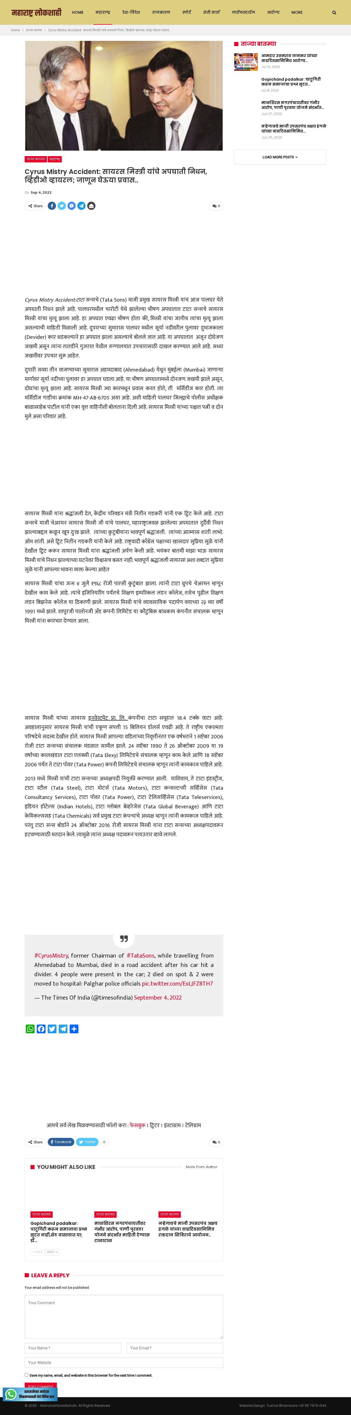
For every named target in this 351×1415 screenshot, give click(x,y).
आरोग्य (273, 12)
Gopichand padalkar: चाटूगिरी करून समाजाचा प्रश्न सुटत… (291, 82)
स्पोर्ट (186, 12)
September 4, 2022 (158, 998)
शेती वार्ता (211, 12)
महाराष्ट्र (102, 12)
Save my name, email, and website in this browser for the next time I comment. (91, 1375)
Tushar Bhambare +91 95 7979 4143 (296, 1405)
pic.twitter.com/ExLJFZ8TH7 (177, 984)
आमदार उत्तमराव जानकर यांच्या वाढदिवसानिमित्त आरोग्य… (289, 58)
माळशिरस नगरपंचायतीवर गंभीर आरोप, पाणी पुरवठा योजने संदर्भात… (292, 105)
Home (77, 12)
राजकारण (161, 12)
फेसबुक (137, 1125)
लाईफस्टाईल (243, 12)
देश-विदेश (131, 12)
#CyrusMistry (51, 956)
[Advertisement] (124, 253)
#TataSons (140, 956)
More (296, 12)
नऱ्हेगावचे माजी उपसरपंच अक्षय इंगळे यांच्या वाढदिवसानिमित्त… (293, 128)
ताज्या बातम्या (36, 159)
